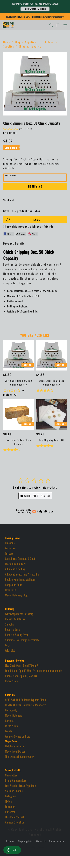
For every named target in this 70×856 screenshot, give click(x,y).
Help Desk (10, 590)
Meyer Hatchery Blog (16, 595)
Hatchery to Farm (14, 746)
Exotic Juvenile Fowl (15, 564)
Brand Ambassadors (15, 780)
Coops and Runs (13, 585)
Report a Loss (12, 629)
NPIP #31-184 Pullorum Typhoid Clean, (25, 700)
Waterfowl (10, 548)
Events (8, 731)
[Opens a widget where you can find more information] (12, 850)
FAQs (7, 645)
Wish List (10, 650)
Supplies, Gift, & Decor (40, 42)
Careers (9, 720)
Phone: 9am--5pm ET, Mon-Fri (21, 676)
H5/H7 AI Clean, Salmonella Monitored (25, 705)
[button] (35, 9)
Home (6, 42)
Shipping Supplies (30, 46)
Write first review (36, 496)
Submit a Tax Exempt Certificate (22, 640)
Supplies (8, 46)
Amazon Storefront (15, 822)
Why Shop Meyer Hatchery (19, 614)
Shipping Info (25, 841)
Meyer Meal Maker (15, 751)
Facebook (10, 806)
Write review (25, 128)
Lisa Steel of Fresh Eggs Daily (20, 785)
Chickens (10, 543)
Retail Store (11, 681)
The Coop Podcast (14, 817)
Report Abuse (56, 841)
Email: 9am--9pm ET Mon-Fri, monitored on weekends (33, 670)
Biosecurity (11, 710)
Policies (10, 841)
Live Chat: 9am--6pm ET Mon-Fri (22, 665)
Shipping (9, 624)
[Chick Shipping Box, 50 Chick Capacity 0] (35, 83)
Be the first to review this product (35, 487)
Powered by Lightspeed (35, 847)
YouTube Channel (14, 791)
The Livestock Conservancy (19, 756)
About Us (41, 841)
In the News (11, 726)
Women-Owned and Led (17, 736)
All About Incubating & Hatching (22, 574)
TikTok (8, 801)
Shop (18, 42)
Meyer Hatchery (13, 715)
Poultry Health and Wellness (20, 579)
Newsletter (11, 775)
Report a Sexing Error (16, 635)
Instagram (10, 796)
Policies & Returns (15, 619)
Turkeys (9, 553)
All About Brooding (15, 569)
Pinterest (10, 812)
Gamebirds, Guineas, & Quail (20, 558)
